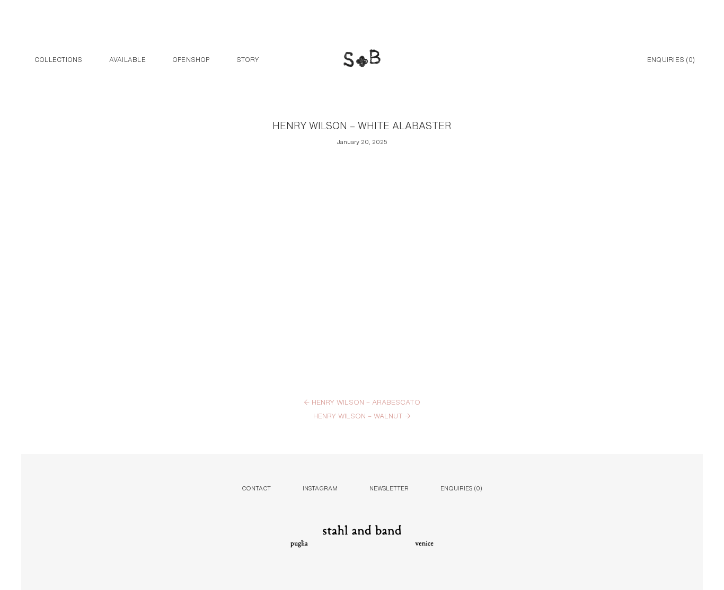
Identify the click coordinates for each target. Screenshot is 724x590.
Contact (256, 487)
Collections (58, 58)
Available (127, 58)
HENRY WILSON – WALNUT (362, 415)
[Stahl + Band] (362, 59)
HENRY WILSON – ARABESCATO (362, 401)
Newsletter (389, 487)
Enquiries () (671, 58)
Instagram (320, 487)
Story (247, 58)
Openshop (191, 58)
